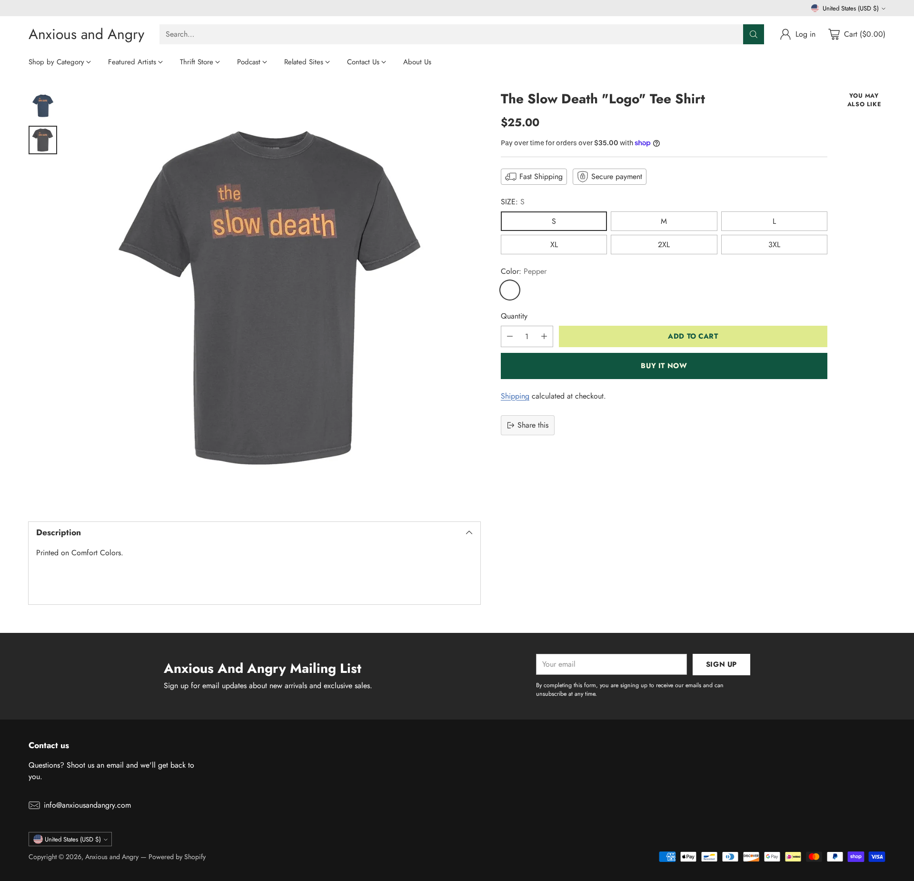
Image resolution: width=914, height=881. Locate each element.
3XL (774, 244)
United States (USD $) (851, 8)
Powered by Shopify (177, 856)
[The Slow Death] (273, 298)
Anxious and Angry (112, 856)
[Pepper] (510, 290)
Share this (532, 425)
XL (554, 244)
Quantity (514, 315)
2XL (664, 244)
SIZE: (513, 201)
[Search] (753, 34)
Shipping (515, 395)
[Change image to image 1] (43, 105)
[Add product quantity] (544, 336)
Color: (523, 271)
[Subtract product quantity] (509, 336)
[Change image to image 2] (43, 140)
